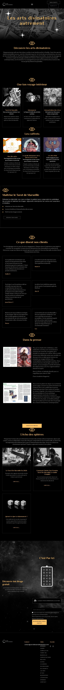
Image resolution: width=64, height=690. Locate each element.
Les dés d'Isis (52, 156)
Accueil (43, 646)
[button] (32, 4)
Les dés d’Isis (42, 672)
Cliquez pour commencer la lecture (49, 600)
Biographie (44, 675)
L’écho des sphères (44, 678)
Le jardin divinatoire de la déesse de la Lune (31, 157)
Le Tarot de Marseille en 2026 (16, 471)
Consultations (44, 657)
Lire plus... (16, 481)
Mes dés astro (12, 156)
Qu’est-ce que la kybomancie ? (16, 516)
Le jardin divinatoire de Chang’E (44, 666)
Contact (43, 682)
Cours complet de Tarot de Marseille (44, 652)
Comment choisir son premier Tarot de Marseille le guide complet (47, 473)
